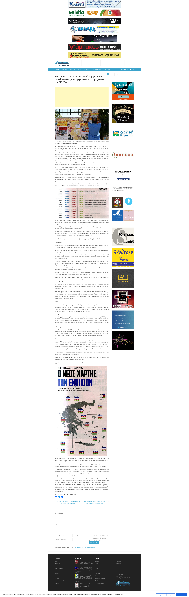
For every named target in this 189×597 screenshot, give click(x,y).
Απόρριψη (170, 595)
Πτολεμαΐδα (57, 563)
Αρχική (57, 69)
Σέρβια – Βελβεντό (59, 568)
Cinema (96, 563)
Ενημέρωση (64, 69)
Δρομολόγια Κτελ (99, 576)
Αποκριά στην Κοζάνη (96, 69)
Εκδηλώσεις (86, 69)
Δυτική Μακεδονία (58, 571)
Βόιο (56, 566)
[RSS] (133, 69)
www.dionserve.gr (121, 190)
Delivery (97, 561)
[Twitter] (130, 69)
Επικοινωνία (129, 63)
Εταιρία (121, 63)
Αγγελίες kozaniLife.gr (100, 581)
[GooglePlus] (132, 69)
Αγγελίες (104, 63)
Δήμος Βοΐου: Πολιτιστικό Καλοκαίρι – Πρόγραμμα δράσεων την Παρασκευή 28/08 (86, 562)
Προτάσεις (72, 69)
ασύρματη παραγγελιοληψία (125, 187)
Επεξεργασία (161, 595)
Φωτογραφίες (57, 585)
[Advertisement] (82, 97)
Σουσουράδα (95, 63)
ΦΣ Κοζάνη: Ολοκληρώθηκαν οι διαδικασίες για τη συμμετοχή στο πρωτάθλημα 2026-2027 (87, 585)
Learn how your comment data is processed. (84, 547)
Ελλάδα (56, 74)
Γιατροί (96, 568)
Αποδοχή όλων (181, 595)
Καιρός (79, 69)
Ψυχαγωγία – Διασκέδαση (60, 581)
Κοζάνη (56, 561)
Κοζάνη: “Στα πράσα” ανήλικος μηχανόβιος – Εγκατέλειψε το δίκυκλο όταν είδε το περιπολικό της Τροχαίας (84, 569)
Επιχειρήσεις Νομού (99, 583)
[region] (94, 594)
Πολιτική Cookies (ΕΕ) (120, 566)
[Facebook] (128, 69)
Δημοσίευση (93, 543)
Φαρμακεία (97, 566)
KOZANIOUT (85, 63)
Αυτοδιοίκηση (57, 578)
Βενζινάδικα (97, 573)
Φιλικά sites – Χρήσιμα (100, 578)
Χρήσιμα (113, 63)
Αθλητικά (57, 573)
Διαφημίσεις (118, 563)
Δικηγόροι (97, 571)
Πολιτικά (56, 576)
